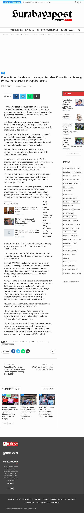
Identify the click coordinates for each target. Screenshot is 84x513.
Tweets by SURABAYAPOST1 (70, 281)
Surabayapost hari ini (69, 262)
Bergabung (55, 502)
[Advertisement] (42, 52)
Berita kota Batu (77, 172)
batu (79, 168)
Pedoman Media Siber (58, 499)
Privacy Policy (27, 499)
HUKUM (63, 30)
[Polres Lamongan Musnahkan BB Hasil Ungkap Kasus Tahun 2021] (9, 232)
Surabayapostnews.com (70, 269)
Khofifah (75, 221)
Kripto (78, 228)
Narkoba (65, 235)
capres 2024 (67, 191)
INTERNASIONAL (28, 2)
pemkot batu (74, 235)
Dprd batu (66, 202)
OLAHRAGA (39, 2)
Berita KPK (66, 176)
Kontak (18, 499)
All (3, 73)
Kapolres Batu (67, 209)
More (49, 2)
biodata (71, 187)
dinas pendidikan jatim (70, 198)
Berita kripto (75, 176)
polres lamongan (43, 341)
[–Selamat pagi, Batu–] (79, 117)
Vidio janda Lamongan (8, 344)
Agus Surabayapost (69, 168)
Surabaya (66, 258)
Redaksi (11, 499)
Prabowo (65, 254)
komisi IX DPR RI (68, 224)
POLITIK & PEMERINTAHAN (48, 30)
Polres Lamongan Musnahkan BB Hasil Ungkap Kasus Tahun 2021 (27, 232)
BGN (64, 187)
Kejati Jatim (67, 221)
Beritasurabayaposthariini (71, 183)
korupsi (78, 224)
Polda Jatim (67, 243)
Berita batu (66, 172)
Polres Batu (66, 247)
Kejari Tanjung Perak (69, 217)
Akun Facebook (10, 341)
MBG (74, 232)
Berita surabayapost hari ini (71, 179)
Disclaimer (72, 499)
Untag (79, 273)
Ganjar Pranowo (68, 206)
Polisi (74, 243)
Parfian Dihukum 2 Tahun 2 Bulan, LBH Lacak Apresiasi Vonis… (26, 210)
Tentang (46, 499)
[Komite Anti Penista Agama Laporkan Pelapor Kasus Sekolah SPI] (79, 140)
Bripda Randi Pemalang (23, 341)
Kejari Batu (77, 209)
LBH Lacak (33, 341)
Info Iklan (37, 499)
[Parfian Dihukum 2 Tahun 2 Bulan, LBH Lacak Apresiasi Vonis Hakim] (9, 210)
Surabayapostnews (69, 265)
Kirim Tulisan (29, 502)
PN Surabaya (77, 239)
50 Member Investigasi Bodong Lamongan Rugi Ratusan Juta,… (25, 221)
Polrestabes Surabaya (69, 250)
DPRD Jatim (75, 202)
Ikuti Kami (10, 483)
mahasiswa (66, 232)
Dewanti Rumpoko (68, 194)
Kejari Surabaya (68, 213)
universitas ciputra (69, 273)
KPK (73, 228)
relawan (73, 254)
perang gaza (67, 239)
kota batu (66, 228)
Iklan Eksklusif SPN (43, 502)
